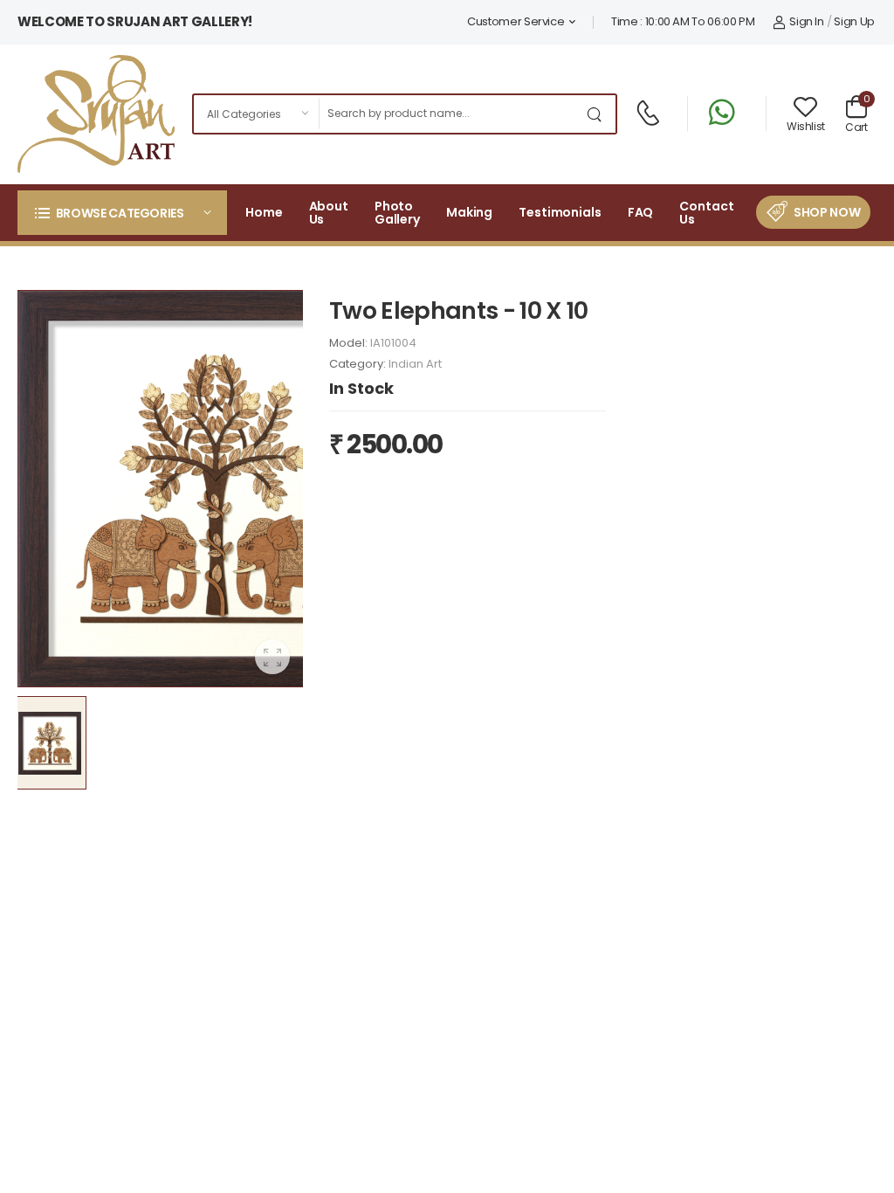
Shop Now (827, 212)
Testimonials (560, 212)
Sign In (806, 21)
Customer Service (515, 21)
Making (469, 212)
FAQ (641, 212)
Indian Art (415, 363)
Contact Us (706, 212)
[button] (122, 212)
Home (264, 212)
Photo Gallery (397, 212)
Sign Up (854, 21)
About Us (328, 212)
